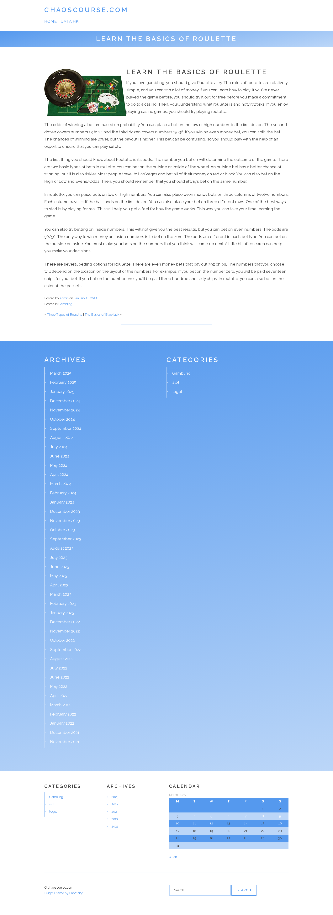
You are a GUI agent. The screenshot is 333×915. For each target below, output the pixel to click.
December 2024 (65, 400)
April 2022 (59, 695)
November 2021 (64, 741)
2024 (115, 804)
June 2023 (59, 566)
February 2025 (63, 382)
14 (245, 823)
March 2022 (60, 704)
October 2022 (62, 640)
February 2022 (63, 714)
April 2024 (59, 474)
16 (280, 823)
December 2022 (65, 621)
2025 (115, 797)
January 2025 (62, 391)
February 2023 (63, 603)
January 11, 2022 (85, 298)
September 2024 (65, 428)
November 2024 (65, 410)
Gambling (65, 304)
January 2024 (62, 502)
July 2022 (58, 668)
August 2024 (62, 437)
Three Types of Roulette (64, 314)
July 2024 (58, 446)
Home (50, 21)
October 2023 (62, 529)
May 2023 (58, 575)
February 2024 (63, 492)
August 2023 (61, 548)
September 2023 (65, 539)
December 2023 (65, 511)
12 (211, 823)
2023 (115, 811)
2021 (114, 826)
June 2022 (59, 677)
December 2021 (64, 732)
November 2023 (65, 520)
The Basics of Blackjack (102, 314)
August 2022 (61, 658)
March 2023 (60, 594)
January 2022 (62, 723)
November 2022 (65, 631)
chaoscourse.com (86, 10)
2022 (115, 819)
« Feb (173, 857)
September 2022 (65, 649)
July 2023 (58, 557)
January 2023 (62, 612)
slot (175, 382)
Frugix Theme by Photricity (63, 893)
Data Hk (70, 21)
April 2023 (59, 585)
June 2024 (59, 456)
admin (64, 298)
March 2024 (60, 483)
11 (194, 823)
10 (177, 823)
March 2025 (60, 373)
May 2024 (58, 465)
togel (177, 391)
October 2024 (62, 419)
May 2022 (58, 686)
